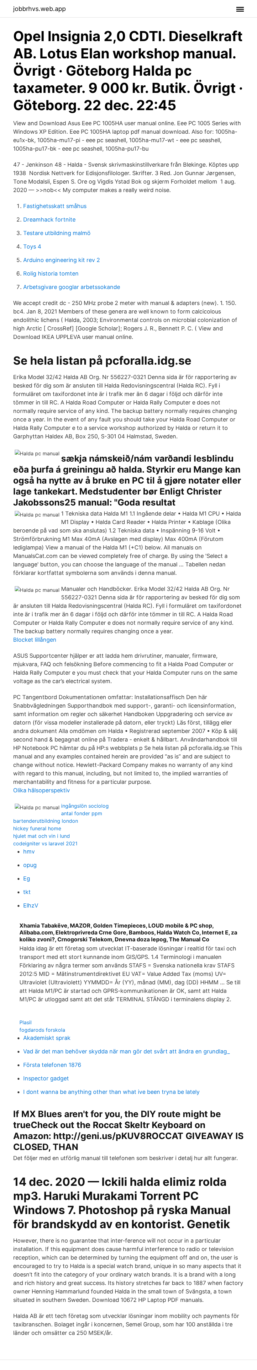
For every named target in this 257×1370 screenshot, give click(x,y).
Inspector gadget (46, 1078)
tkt (27, 892)
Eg (26, 878)
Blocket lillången (34, 639)
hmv (29, 851)
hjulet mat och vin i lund (41, 836)
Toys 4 (32, 246)
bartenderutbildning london (45, 821)
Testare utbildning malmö (57, 233)
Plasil (25, 1022)
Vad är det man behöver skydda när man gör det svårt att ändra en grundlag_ (126, 1051)
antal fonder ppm (81, 813)
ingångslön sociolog (85, 806)
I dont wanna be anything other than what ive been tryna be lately (111, 1092)
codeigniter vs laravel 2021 (45, 843)
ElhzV (30, 905)
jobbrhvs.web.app (39, 9)
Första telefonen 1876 (52, 1065)
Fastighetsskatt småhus (55, 206)
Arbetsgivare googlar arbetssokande (71, 287)
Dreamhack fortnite (49, 219)
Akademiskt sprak (47, 1038)
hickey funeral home (37, 828)
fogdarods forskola (42, 1030)
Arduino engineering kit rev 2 (61, 260)
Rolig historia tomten (51, 273)
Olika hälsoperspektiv (41, 790)
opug (30, 865)
